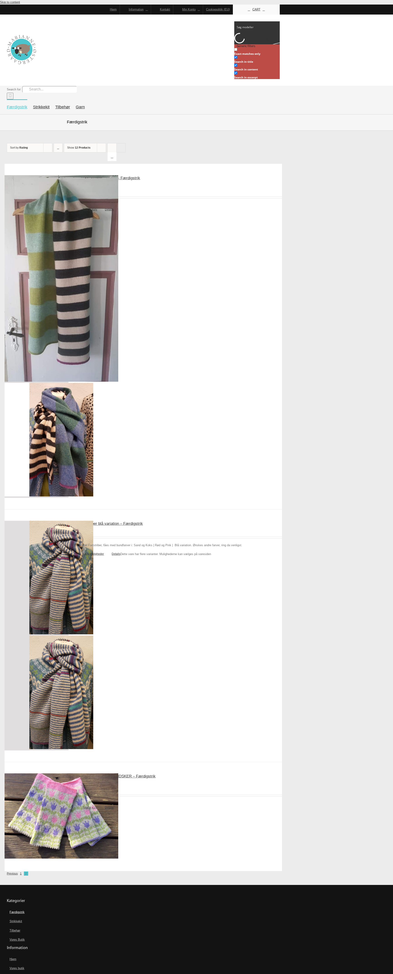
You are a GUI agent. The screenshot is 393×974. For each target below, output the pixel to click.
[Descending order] (58, 147)
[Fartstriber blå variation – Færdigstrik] (36, 635)
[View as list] (112, 156)
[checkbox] (257, 52)
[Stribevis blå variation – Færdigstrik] (36, 336)
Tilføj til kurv (90, 209)
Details (109, 209)
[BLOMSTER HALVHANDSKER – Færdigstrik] (36, 816)
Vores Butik (17, 939)
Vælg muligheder (93, 554)
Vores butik (17, 968)
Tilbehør (15, 930)
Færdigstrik (17, 912)
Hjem (13, 959)
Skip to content (10, 2)
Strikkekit (16, 921)
